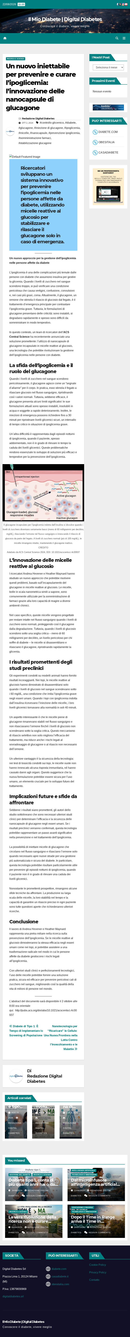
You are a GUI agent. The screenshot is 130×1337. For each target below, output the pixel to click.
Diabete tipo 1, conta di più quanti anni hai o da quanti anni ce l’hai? (31, 1184)
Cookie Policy (97, 1264)
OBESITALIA (107, 142)
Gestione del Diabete (19, 1175)
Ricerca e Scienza (15, 59)
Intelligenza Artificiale (83, 1170)
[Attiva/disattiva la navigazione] (124, 38)
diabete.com (59, 1268)
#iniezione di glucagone (48, 127)
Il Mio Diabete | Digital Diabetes (65, 19)
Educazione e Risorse (82, 1207)
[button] (117, 38)
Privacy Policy (97, 1272)
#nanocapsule (38, 133)
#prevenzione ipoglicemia (64, 133)
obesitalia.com (60, 1284)
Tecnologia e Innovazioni (84, 1175)
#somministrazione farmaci (35, 138)
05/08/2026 (17, 1227)
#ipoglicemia (72, 127)
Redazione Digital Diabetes (38, 118)
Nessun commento (37, 1196)
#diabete (70, 122)
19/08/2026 (17, 1190)
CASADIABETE (108, 152)
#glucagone (26, 127)
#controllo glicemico (52, 122)
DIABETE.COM (108, 132)
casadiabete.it (60, 1276)
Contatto (94, 1279)
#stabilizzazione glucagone (35, 143)
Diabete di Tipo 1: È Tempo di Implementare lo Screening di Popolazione (26, 1030)
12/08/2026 (79, 1190)
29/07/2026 (79, 1227)
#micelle (24, 133)
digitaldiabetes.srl (13, 1296)
